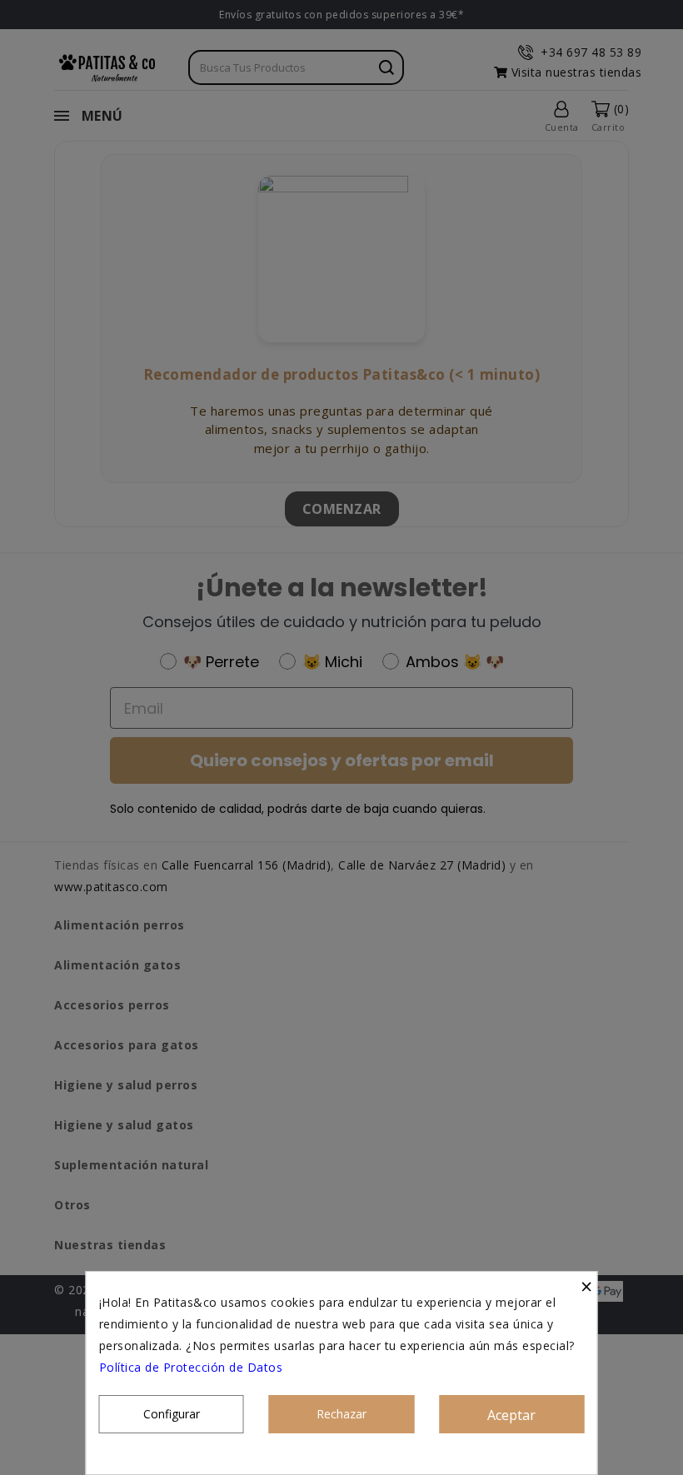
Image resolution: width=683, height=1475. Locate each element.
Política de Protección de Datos (191, 1367)
